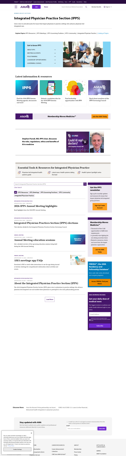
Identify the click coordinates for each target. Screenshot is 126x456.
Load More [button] (49, 299)
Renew (46, 7)
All (15, 192)
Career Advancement (38, 2)
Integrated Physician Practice (87, 33)
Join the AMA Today (100, 116)
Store (66, 2)
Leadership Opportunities (36, 60)
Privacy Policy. (11, 445)
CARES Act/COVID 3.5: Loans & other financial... (73, 407)
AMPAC (99, 451)
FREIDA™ (16, 2)
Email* (68, 425)
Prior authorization (34, 449)
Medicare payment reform (36, 452)
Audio (73, 2)
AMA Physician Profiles (51, 2)
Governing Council (34, 63)
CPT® (70, 2)
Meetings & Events (34, 53)
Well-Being (60, 2)
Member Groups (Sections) (22, 13)
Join (36, 7)
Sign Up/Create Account (100, 206)
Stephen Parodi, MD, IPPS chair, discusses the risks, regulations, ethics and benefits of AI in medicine (40, 141)
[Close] (31, 433)
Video (85, 2)
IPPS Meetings (41, 33)
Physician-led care (34, 455)
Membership (77, 449)
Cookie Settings (17, 449)
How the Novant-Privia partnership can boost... (41, 407)
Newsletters (79, 2)
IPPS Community (70, 33)
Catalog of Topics (103, 33)
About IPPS (31, 50)
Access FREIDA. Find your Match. (100, 282)
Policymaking (32, 56)
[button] (85, 184)
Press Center (77, 452)
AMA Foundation (101, 454)
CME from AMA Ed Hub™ (26, 2)
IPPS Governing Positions (56, 33)
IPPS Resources (30, 33)
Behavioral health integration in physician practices (42, 410)
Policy (76, 455)
